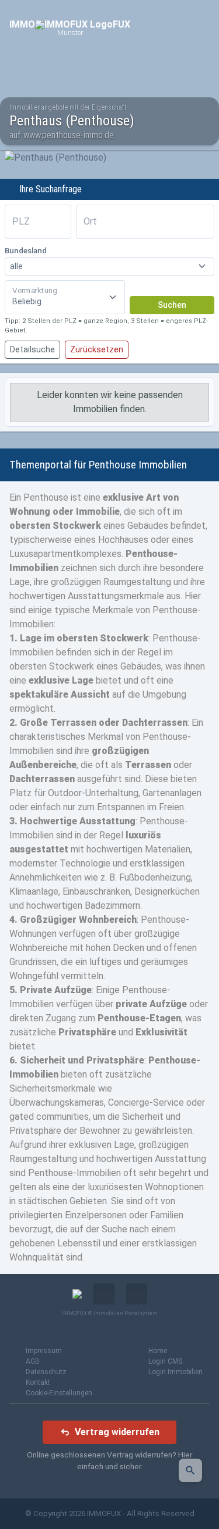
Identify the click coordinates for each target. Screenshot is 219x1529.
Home (157, 1351)
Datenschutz (46, 1372)
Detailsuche (32, 349)
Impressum (44, 1351)
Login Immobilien (175, 1372)
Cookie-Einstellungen (59, 1393)
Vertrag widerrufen (117, 1432)
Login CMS (165, 1361)
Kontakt (38, 1382)
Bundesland (26, 250)
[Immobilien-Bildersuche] (190, 1470)
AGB (33, 1361)
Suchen (172, 305)
